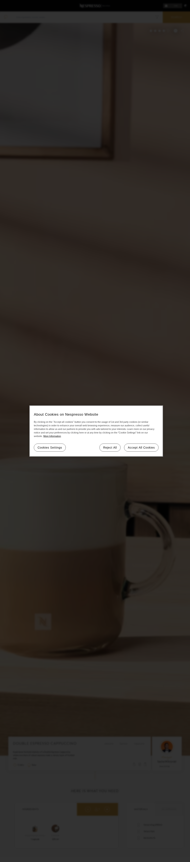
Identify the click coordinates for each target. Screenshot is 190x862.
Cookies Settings (50, 447)
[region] (96, 431)
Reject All (110, 447)
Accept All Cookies (141, 447)
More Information (52, 436)
